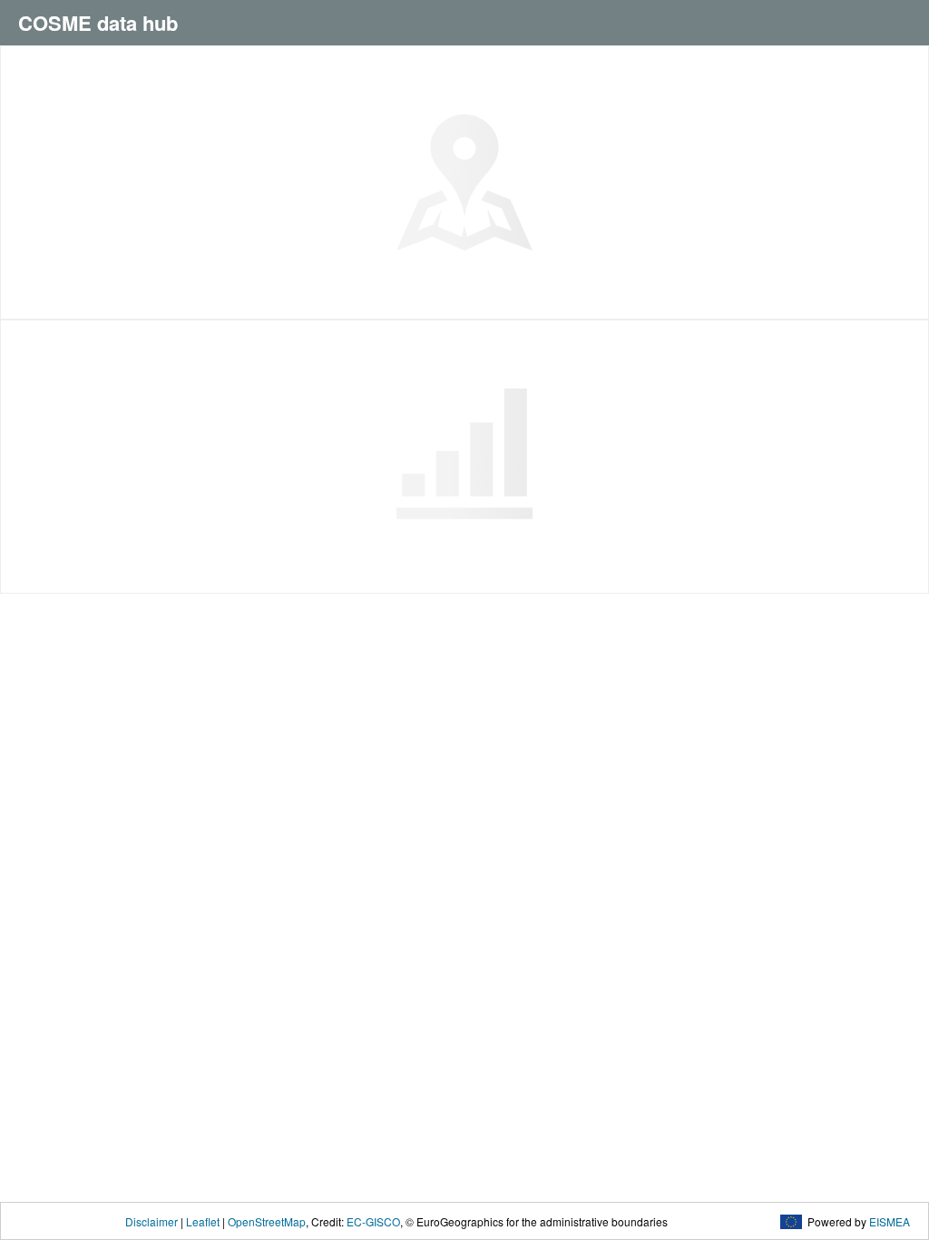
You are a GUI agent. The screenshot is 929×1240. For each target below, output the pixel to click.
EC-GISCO (373, 1221)
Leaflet (203, 1221)
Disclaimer (151, 1221)
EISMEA (889, 1221)
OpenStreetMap (267, 1221)
